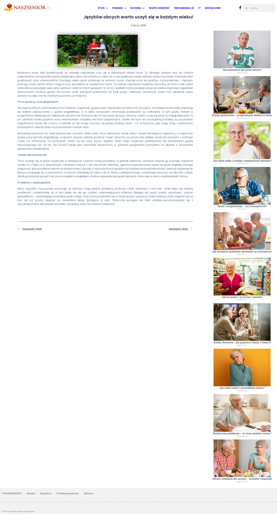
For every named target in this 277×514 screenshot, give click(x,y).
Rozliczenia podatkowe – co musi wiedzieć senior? (242, 433)
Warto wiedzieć (159, 8)
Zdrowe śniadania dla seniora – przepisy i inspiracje (242, 478)
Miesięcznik (213, 8)
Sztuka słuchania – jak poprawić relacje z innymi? (242, 342)
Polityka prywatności (67, 493)
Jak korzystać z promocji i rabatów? (242, 297)
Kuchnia (135, 8)
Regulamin (45, 493)
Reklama (88, 493)
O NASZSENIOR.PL (12, 493)
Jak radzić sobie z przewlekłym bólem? (242, 388)
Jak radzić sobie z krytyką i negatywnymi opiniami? (242, 160)
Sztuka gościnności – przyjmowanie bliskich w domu (242, 115)
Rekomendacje (184, 8)
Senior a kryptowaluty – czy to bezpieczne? (242, 206)
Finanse (117, 8)
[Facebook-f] (240, 7)
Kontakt (31, 493)
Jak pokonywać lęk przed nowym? (242, 69)
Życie (101, 8)
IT (199, 8)
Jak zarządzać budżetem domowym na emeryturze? (242, 251)
